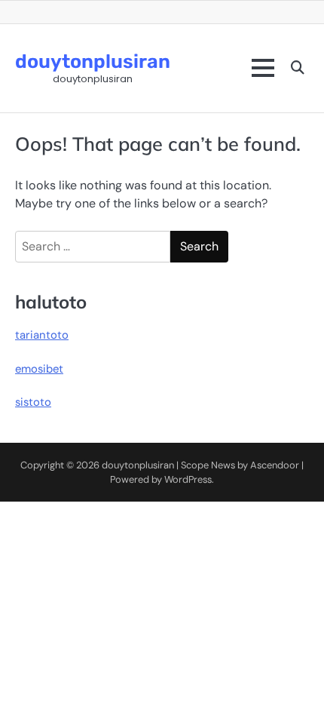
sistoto (33, 402)
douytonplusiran (92, 61)
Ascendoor (274, 465)
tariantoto (42, 334)
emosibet (39, 368)
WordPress (188, 479)
